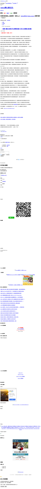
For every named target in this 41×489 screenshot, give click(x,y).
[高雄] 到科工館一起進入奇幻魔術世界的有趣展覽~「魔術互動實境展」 (13, 289)
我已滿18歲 (2, 486)
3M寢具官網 (15, 104)
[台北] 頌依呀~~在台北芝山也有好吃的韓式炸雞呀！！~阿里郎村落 (12, 307)
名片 (3, 24)
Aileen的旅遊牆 (20, 327)
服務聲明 (30, 474)
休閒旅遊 (8, 20)
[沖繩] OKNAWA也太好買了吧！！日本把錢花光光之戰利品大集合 (12, 291)
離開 (5, 486)
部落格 (3, 23)
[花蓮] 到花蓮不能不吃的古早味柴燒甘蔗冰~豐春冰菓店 (10, 303)
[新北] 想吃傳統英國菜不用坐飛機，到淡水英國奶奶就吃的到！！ (12, 301)
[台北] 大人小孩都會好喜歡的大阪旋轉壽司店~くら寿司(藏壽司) (11, 297)
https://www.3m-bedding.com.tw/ (9, 108)
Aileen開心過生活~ (7, 8)
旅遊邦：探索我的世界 (20, 330)
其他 (7, 146)
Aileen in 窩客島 (20, 378)
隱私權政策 (26, 474)
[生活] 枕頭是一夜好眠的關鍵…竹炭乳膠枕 (8, 119)
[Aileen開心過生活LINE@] (3, 131)
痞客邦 (6, 142)
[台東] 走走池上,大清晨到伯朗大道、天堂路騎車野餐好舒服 (10, 293)
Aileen (1, 136)
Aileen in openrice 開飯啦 (20, 376)
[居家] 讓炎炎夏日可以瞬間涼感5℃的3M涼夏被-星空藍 (16, 28)
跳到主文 (2, 10)
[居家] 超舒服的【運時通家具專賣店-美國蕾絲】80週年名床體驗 (11, 117)
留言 (9, 142)
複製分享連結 (20, 331)
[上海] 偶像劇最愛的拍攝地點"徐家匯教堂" (7, 305)
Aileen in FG (20, 372)
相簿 (3, 22)
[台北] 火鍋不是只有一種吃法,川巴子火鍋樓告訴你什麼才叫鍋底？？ (12, 299)
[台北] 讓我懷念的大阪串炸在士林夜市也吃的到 (8, 309)
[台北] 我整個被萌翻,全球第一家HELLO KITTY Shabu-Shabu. (11, 295)
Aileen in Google (20, 374)
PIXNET (13, 474)
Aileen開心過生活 (2, 130)
